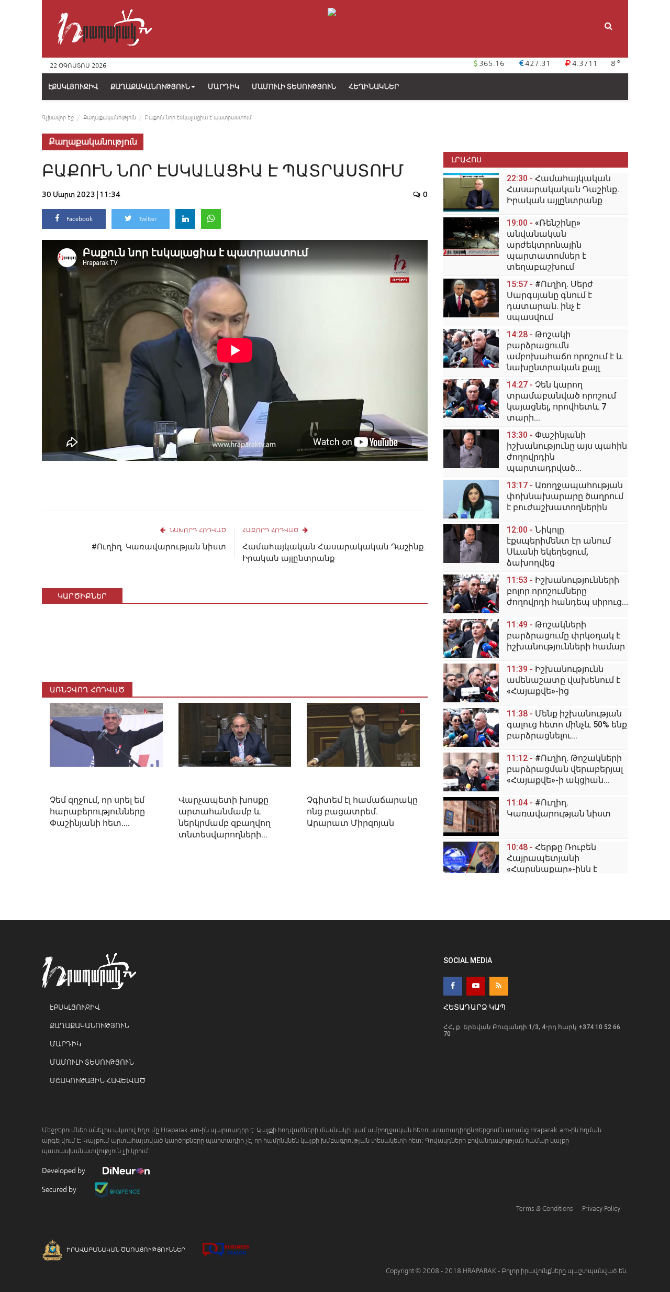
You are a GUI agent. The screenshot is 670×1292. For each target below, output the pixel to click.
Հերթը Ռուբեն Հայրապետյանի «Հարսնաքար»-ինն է (552, 858)
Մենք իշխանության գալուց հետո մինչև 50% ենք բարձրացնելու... (567, 725)
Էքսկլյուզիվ (74, 1007)
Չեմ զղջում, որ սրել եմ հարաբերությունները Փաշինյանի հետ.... (97, 811)
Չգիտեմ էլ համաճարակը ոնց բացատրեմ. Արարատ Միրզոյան (362, 811)
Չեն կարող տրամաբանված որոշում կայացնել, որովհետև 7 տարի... (561, 401)
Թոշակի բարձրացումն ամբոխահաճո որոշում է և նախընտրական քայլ (565, 350)
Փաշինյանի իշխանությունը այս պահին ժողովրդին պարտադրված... (567, 451)
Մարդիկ (65, 1044)
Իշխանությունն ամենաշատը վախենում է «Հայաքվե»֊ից (563, 680)
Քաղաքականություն (150, 86)
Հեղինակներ (374, 86)
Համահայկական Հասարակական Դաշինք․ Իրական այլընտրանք (334, 552)
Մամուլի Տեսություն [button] (294, 86)
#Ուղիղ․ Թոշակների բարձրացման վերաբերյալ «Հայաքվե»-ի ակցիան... (565, 769)
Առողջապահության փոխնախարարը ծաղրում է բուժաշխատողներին (565, 496)
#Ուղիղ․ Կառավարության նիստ (159, 546)
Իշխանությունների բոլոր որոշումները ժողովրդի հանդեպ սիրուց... (567, 591)
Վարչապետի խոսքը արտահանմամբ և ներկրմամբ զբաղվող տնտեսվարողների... (224, 817)
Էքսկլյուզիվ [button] (73, 86)
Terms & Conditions (544, 1208)
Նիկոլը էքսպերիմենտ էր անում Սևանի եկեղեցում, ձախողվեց (559, 546)
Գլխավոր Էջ (58, 117)
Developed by (64, 1170)
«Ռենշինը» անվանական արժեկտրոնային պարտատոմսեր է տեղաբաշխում (546, 245)
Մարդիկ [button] (223, 86)
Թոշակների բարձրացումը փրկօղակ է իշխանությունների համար (566, 635)
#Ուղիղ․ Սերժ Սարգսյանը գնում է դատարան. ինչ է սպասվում (550, 300)
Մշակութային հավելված (98, 1080)
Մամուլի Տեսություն (92, 1062)
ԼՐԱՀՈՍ (466, 159)
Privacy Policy (601, 1208)
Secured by (60, 1189)
